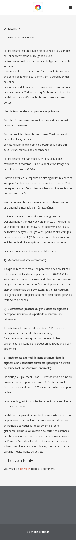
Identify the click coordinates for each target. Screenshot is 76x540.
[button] (70, 7)
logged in (25, 468)
